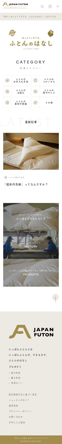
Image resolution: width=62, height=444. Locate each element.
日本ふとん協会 (17, 422)
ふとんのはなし (18, 360)
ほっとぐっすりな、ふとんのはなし (26, 16)
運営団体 (13, 406)
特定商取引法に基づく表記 (23, 394)
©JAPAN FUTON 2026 (31, 439)
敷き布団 (15, 378)
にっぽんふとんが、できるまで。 (28, 355)
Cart (42, 6)
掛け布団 (15, 373)
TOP (5, 16)
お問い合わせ (16, 417)
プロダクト (15, 367)
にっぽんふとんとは (21, 349)
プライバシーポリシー (20, 411)
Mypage (50, 6)
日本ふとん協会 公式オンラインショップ (15, 5)
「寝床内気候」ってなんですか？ (25, 184)
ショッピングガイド (19, 400)
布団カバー (17, 383)
